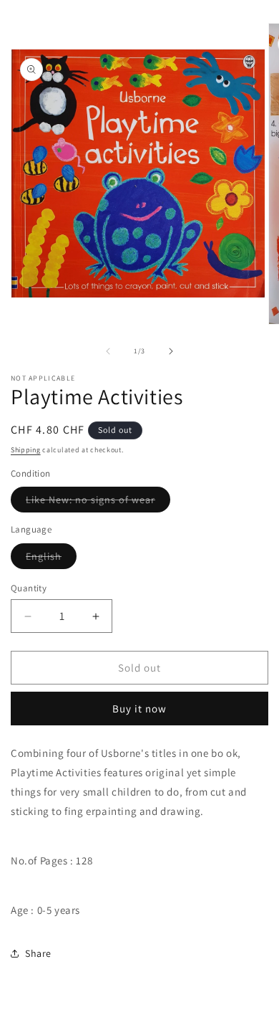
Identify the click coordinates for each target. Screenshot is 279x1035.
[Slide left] (108, 351)
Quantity (28, 588)
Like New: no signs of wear (98, 502)
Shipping (26, 449)
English (51, 559)
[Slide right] (171, 351)
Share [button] (38, 953)
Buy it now (139, 708)
